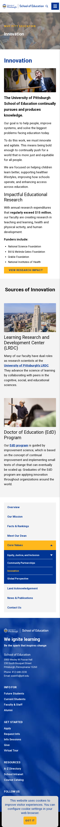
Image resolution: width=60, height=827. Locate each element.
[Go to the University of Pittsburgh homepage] (11, 630)
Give (7, 745)
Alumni (8, 710)
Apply (7, 728)
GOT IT (30, 820)
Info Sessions (12, 739)
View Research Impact (26, 270)
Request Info (12, 734)
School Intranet (13, 774)
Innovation (13, 571)
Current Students (15, 699)
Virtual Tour (11, 750)
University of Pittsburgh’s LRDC (26, 365)
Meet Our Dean (16, 535)
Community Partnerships (21, 563)
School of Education (32, 6)
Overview (13, 507)
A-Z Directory (12, 768)
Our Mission (14, 516)
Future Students (14, 693)
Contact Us (14, 607)
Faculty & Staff (13, 704)
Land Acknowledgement (22, 588)
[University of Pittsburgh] (10, 6)
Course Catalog (14, 779)
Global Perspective (17, 578)
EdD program (19, 445)
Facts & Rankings (18, 526)
